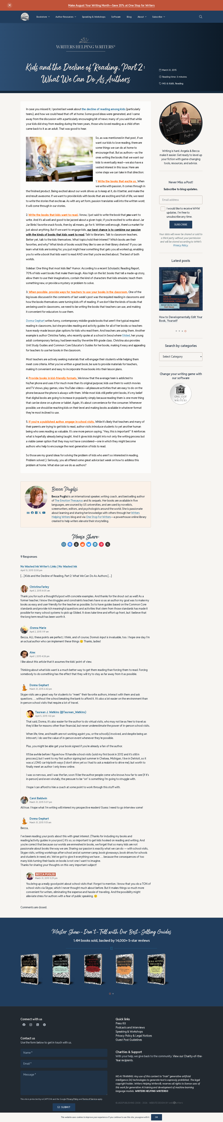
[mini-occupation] (64, 969)
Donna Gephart (35, 321)
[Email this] (63, 544)
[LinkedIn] (37, 1024)
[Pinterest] (44, 1024)
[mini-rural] (159, 969)
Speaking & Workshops (129, 1031)
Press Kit (121, 1023)
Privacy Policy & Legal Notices (134, 1035)
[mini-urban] (127, 969)
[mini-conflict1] (32, 969)
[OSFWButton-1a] (181, 394)
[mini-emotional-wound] (95, 969)
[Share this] (70, 544)
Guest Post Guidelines (129, 1039)
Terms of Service (90, 1099)
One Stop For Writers (98, 517)
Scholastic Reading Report (123, 268)
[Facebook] (23, 1024)
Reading (179, 83)
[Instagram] (30, 1024)
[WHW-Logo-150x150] (25, 16)
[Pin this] (101, 544)
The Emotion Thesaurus (69, 500)
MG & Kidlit (168, 83)
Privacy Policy (72, 1099)
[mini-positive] (191, 969)
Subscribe (180, 224)
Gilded (126, 335)
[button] (49, 16)
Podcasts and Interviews (130, 1027)
